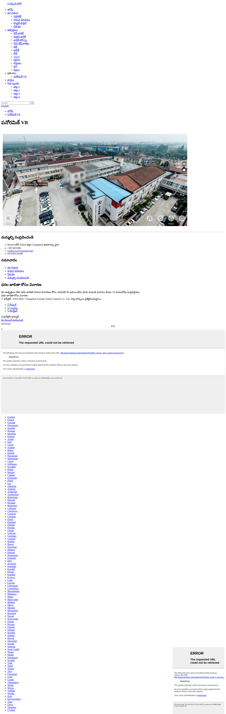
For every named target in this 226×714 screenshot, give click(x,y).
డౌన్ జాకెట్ (19, 33)
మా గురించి (12, 13)
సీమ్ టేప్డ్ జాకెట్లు (21, 43)
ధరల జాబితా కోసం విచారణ (14, 295)
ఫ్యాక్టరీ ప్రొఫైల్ (20, 23)
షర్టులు (17, 59)
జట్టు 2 (17, 90)
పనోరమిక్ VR (20, 76)
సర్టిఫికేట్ (17, 16)
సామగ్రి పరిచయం (22, 19)
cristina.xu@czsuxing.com (20, 251)
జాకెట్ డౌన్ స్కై (20, 40)
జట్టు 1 (17, 86)
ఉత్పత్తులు (12, 30)
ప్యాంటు (17, 63)
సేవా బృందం (13, 83)
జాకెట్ (16, 50)
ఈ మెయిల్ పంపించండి (12, 320)
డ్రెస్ (15, 66)
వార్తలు (10, 80)
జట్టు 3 (17, 93)
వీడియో (17, 26)
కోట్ (15, 53)
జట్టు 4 (17, 97)
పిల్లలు (17, 69)
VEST (17, 57)
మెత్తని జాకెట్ (20, 36)
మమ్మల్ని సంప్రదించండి (18, 277)
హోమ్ (10, 9)
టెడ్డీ (15, 46)
